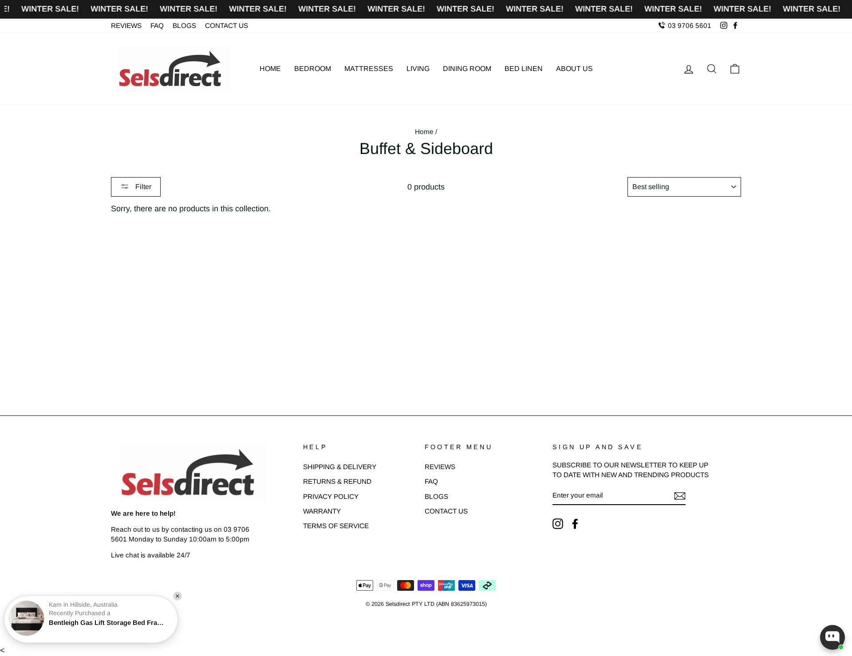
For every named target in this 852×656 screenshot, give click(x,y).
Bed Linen (524, 68)
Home (270, 68)
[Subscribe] (680, 495)
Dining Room (467, 68)
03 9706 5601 (688, 25)
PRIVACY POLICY (331, 496)
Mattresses (368, 68)
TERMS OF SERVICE (336, 526)
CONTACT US (226, 25)
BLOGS (184, 25)
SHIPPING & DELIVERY (339, 466)
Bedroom (312, 68)
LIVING (418, 68)
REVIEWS (126, 25)
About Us (574, 68)
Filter (142, 186)
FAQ (157, 25)
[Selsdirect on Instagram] (557, 523)
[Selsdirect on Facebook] (575, 523)
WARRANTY (322, 511)
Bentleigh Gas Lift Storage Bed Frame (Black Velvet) (109, 622)
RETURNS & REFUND (337, 481)
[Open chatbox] (832, 637)
